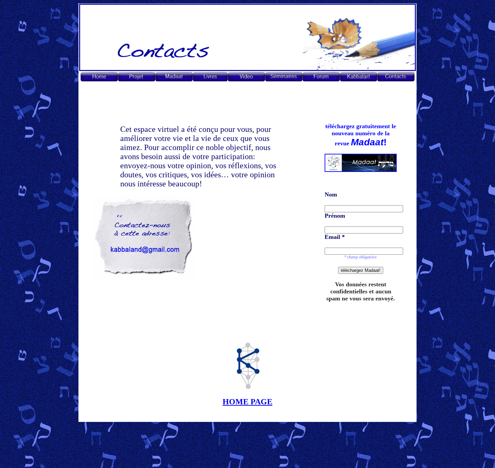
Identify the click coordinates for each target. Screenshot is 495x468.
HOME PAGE (247, 401)
